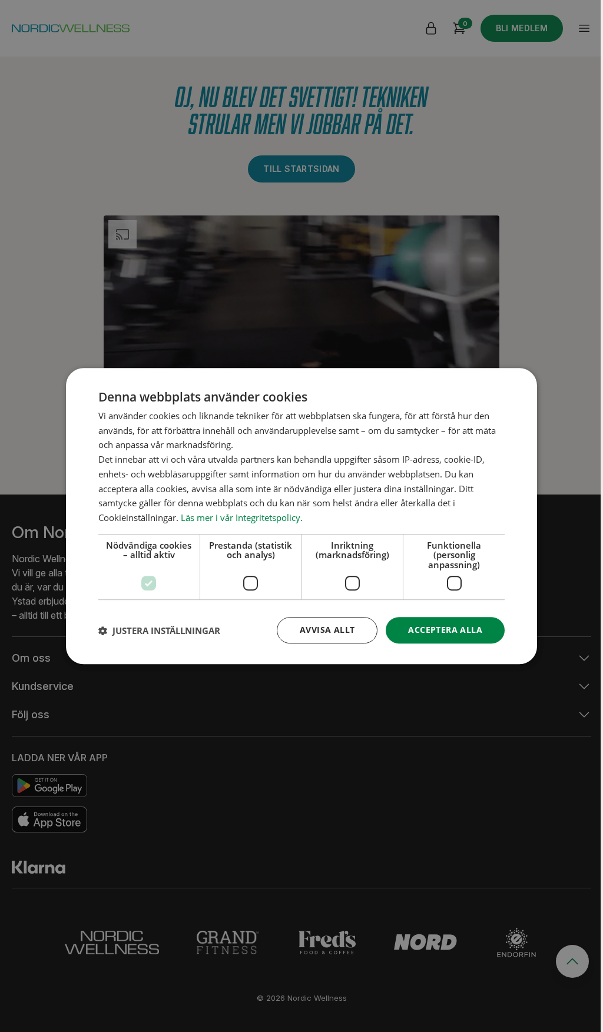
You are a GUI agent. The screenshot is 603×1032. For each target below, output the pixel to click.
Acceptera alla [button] (445, 630)
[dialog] (301, 516)
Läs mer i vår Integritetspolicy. (242, 517)
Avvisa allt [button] (327, 630)
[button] (159, 630)
